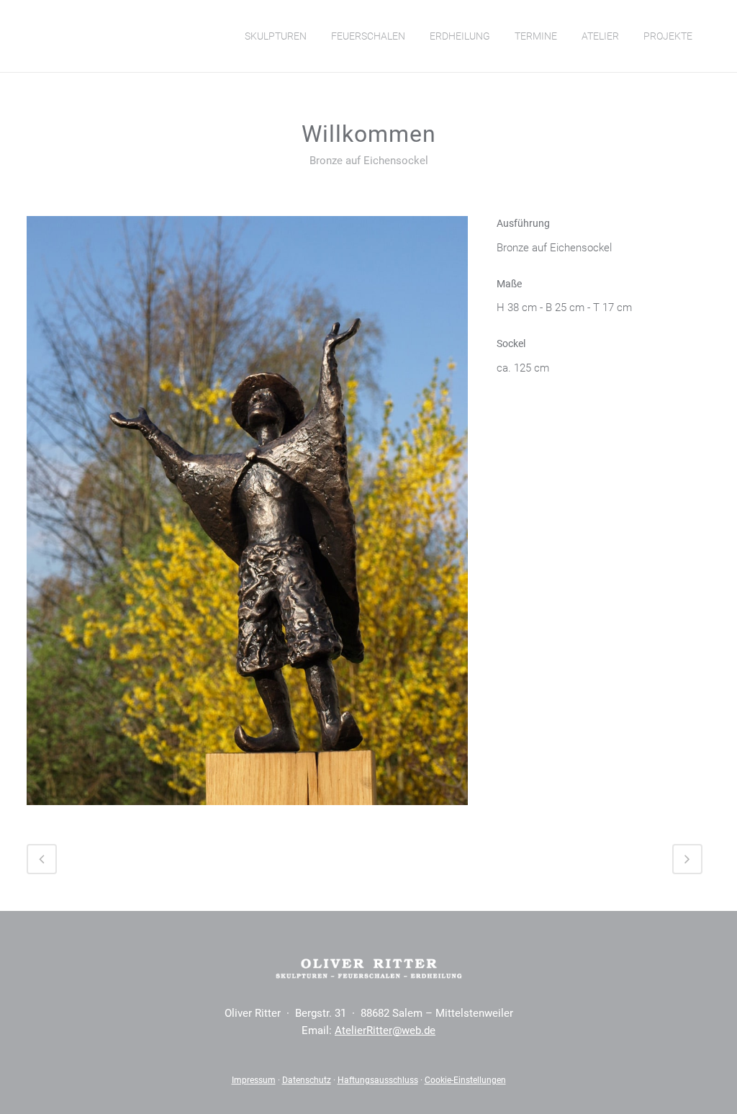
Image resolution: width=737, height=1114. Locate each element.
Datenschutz (306, 1080)
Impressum (254, 1080)
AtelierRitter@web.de (385, 1030)
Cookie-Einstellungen (465, 1080)
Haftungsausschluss (378, 1080)
